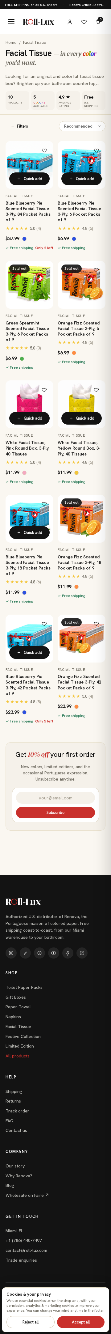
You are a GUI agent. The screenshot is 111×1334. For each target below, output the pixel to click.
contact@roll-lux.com (26, 1250)
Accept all (81, 1322)
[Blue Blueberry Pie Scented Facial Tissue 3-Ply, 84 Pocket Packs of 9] (29, 165)
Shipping (14, 1091)
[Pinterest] (39, 953)
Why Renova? (19, 1176)
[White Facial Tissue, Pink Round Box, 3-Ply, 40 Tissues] (29, 404)
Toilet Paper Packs (24, 987)
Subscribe (55, 812)
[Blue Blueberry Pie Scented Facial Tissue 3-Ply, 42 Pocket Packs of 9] (29, 639)
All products (18, 1056)
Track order (17, 1111)
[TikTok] (25, 953)
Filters (22, 126)
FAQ (10, 1121)
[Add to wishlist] (44, 150)
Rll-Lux (38, 21)
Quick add (33, 178)
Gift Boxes (16, 997)
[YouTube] (53, 953)
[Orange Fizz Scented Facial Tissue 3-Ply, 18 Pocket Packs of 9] (81, 519)
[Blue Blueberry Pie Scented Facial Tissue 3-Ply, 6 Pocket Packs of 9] (81, 165)
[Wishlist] (84, 21)
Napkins (13, 1016)
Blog (10, 1185)
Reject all (30, 1322)
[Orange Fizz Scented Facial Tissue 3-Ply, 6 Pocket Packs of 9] (81, 285)
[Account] (70, 21)
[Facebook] (67, 953)
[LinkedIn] (82, 953)
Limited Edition (20, 1046)
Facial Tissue (18, 1026)
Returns (13, 1101)
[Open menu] (11, 21)
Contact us (16, 1130)
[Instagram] (11, 953)
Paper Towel (18, 1007)
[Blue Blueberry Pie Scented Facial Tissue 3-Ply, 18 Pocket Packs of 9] (29, 519)
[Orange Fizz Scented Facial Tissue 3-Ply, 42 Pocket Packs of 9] (81, 639)
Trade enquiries (21, 1260)
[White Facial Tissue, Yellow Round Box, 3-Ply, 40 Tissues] (81, 404)
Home (11, 42)
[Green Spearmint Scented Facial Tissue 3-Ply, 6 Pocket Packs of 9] (29, 285)
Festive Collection (23, 1036)
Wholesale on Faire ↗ (27, 1195)
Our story (15, 1166)
